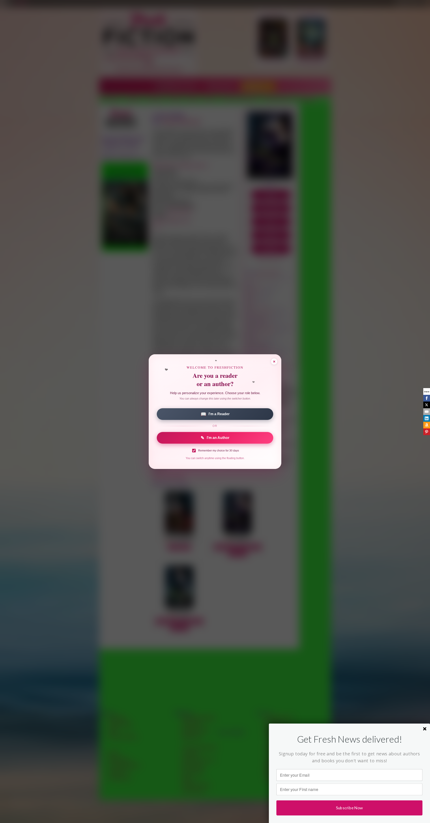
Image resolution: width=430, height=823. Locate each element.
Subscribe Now (349, 807)
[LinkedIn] (426, 418)
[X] (426, 405)
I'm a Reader (215, 414)
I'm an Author (215, 437)
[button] (349, 739)
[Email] (426, 411)
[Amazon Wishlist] (426, 425)
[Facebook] (426, 398)
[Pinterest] (426, 431)
